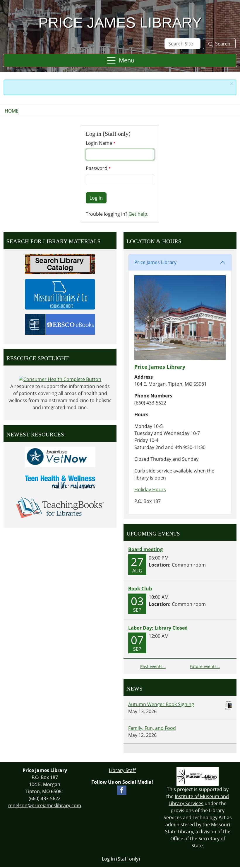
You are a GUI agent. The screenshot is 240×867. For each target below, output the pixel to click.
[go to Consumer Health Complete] (60, 378)
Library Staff (122, 770)
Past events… (153, 666)
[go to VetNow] (60, 456)
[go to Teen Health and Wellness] (60, 482)
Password (97, 168)
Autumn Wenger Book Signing (161, 704)
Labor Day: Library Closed (158, 628)
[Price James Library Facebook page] (121, 789)
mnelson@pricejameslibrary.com (44, 805)
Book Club (140, 588)
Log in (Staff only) (121, 859)
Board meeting (145, 549)
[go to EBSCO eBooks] (60, 324)
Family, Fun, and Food (152, 728)
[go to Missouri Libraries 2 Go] (60, 293)
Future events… (205, 666)
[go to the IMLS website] (198, 776)
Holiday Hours (150, 489)
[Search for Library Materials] (60, 263)
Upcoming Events (153, 534)
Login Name (99, 143)
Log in (96, 198)
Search (222, 43)
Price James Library (155, 262)
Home (11, 111)
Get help (137, 214)
